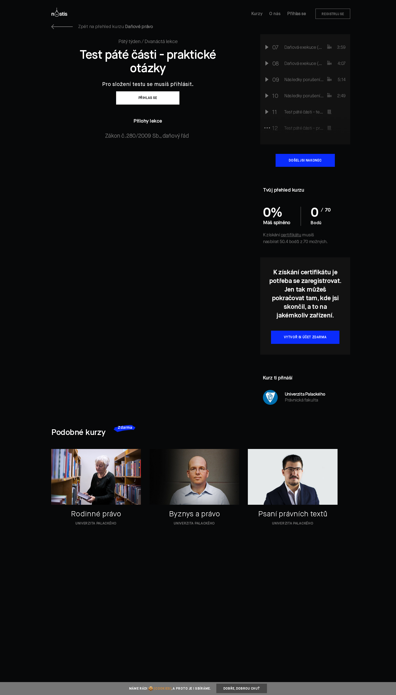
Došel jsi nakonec (305, 160)
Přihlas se (147, 98)
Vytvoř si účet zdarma (305, 337)
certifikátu (291, 235)
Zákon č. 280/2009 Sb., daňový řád (147, 136)
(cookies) (162, 688)
